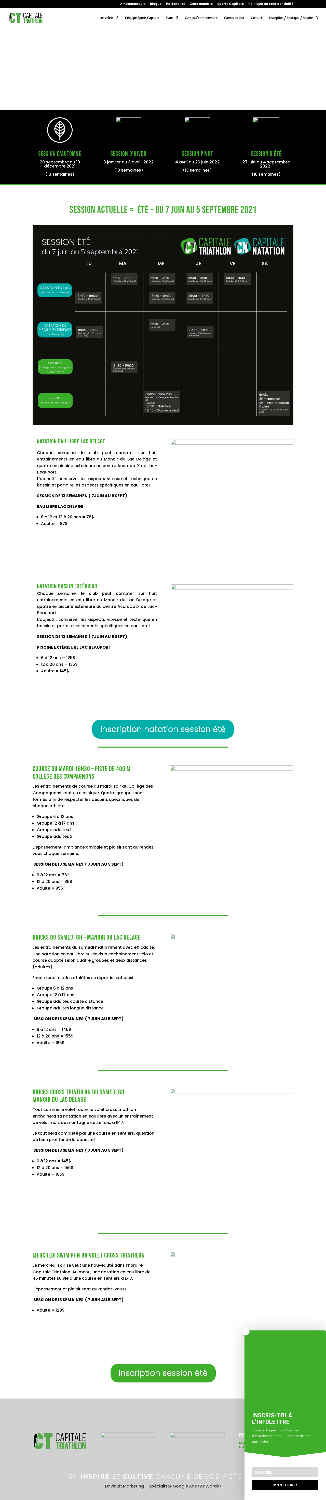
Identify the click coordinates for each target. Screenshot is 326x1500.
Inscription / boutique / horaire (291, 18)
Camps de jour (234, 18)
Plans (169, 18)
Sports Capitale (230, 4)
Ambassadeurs (132, 4)
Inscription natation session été (163, 729)
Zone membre (201, 4)
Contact (256, 18)
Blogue (155, 4)
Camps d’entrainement (201, 18)
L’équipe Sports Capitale (142, 18)
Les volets (106, 18)
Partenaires (175, 4)
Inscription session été (163, 1373)
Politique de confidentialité (270, 4)
